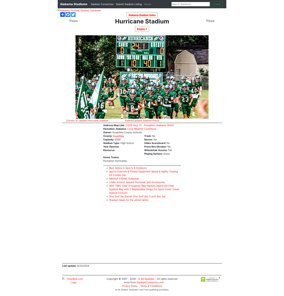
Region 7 (142, 28)
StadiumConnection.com (150, 282)
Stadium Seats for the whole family (129, 199)
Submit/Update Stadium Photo (142, 120)
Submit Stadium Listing (129, 4)
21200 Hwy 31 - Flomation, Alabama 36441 (149, 125)
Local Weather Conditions (141, 128)
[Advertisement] (80, 170)
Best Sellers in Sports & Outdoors (128, 167)
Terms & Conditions (151, 285)
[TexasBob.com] (73, 280)
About (148, 4)
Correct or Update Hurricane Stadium (87, 120)
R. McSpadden (146, 278)
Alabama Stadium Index (142, 14)
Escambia (118, 135)
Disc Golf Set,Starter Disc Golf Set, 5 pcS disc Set (137, 196)
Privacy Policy (130, 285)
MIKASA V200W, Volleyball (124, 178)
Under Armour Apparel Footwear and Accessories (137, 182)
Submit (217, 4)
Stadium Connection (103, 4)
